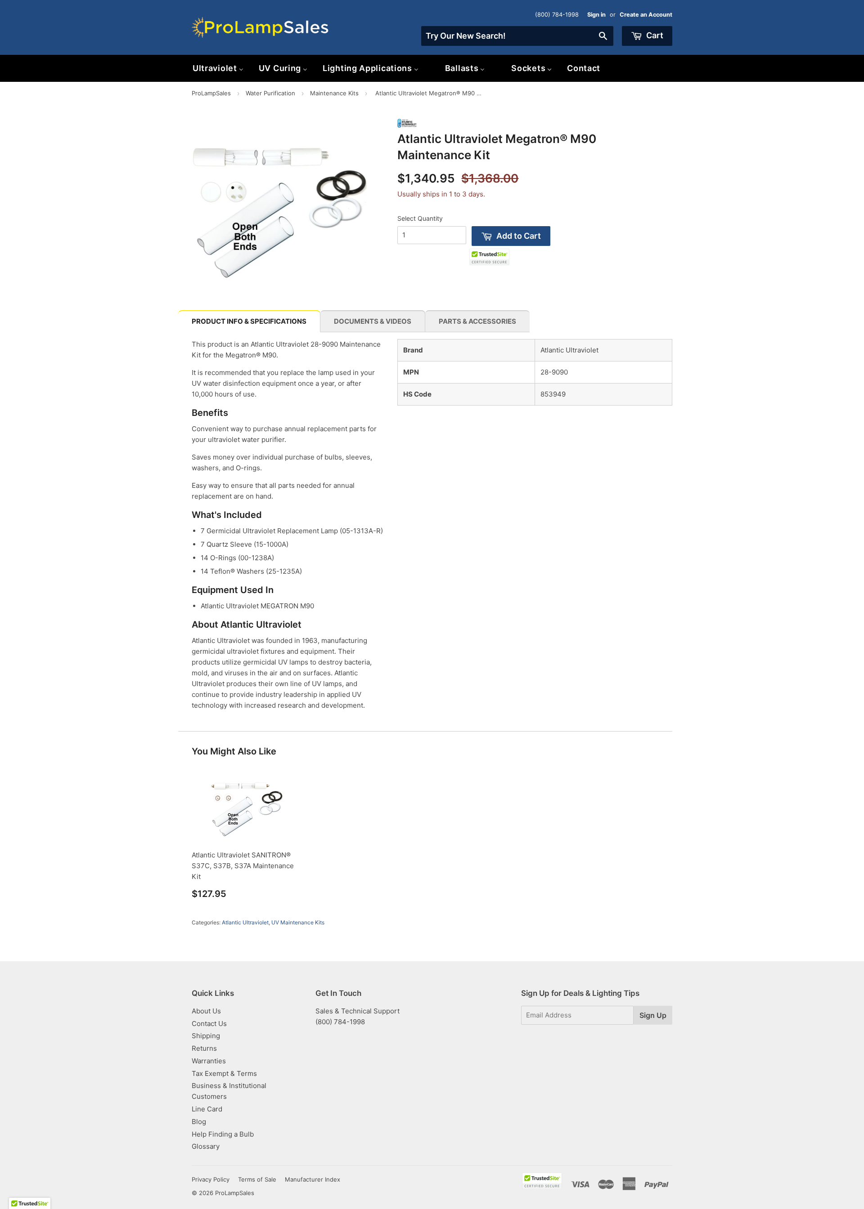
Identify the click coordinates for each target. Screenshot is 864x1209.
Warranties (209, 1061)
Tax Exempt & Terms (224, 1073)
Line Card (207, 1109)
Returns (204, 1048)
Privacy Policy (211, 1179)
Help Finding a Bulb (223, 1134)
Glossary (206, 1146)
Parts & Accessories (477, 321)
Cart (653, 35)
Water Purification (270, 93)
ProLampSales (211, 93)
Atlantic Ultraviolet (245, 922)
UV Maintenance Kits (297, 922)
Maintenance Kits (334, 93)
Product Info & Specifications (249, 321)
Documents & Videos (372, 321)
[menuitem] (218, 68)
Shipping (206, 1035)
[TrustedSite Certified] (489, 257)
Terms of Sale (257, 1179)
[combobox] (517, 36)
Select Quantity (420, 218)
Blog (199, 1121)
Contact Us (209, 1023)
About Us (206, 1011)
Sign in (596, 14)
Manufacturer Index (312, 1179)
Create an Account (646, 14)
